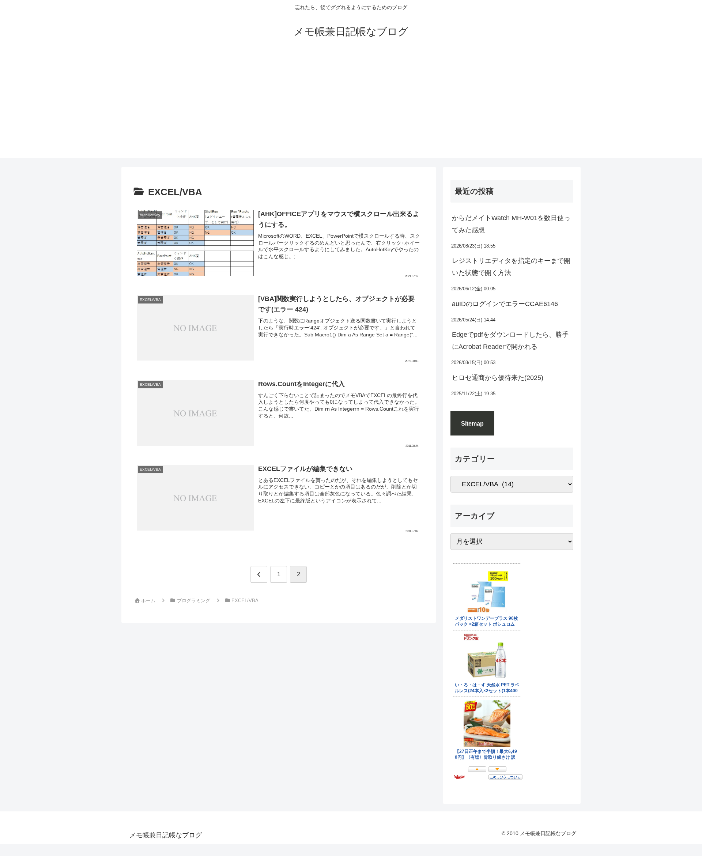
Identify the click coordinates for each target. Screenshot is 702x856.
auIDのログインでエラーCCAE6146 (505, 304)
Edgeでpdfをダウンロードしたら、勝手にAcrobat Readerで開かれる (510, 340)
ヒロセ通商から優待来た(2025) (497, 377)
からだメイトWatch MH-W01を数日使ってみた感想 (511, 223)
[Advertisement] (351, 107)
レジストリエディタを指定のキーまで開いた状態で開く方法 (511, 266)
